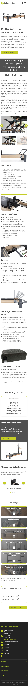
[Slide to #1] (9, 140)
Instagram (6, 647)
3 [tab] (14, 492)
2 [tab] (12, 492)
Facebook (6, 644)
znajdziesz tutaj (10, 580)
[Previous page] (1, 125)
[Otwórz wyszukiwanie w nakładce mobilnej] (22, 3)
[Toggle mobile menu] (25, 3)
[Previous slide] (4, 483)
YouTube (6, 653)
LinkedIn (6, 656)
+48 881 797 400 (8, 637)
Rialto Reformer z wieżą (11, 422)
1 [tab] (10, 492)
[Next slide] (23, 483)
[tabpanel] (14, 483)
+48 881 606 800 (8, 635)
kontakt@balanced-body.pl (11, 641)
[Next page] (26, 125)
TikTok (6, 650)
